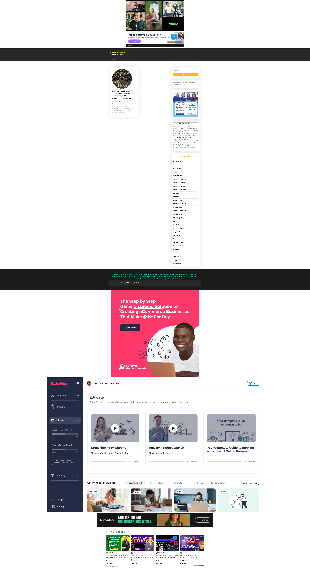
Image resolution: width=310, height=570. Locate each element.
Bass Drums (177, 168)
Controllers (176, 193)
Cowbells (176, 197)
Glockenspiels (177, 218)
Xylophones (177, 263)
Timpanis (176, 256)
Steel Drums (177, 253)
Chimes (175, 172)
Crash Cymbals (178, 200)
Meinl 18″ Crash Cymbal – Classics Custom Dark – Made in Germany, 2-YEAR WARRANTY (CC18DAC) (124, 94)
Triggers (176, 260)
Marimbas (176, 235)
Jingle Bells (176, 232)
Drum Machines (178, 207)
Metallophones (178, 239)
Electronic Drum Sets (180, 211)
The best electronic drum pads (182, 137)
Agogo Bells (177, 161)
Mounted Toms (178, 242)
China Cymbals (178, 175)
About (114, 59)
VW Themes (139, 283)
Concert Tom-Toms (179, 189)
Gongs (175, 221)
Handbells (176, 225)
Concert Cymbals (179, 182)
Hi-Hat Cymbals (178, 228)
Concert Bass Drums (179, 179)
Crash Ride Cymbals (179, 204)
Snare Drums (177, 249)
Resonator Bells (178, 246)
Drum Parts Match (117, 52)
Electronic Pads (178, 214)
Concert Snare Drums (180, 186)
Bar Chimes (177, 165)
